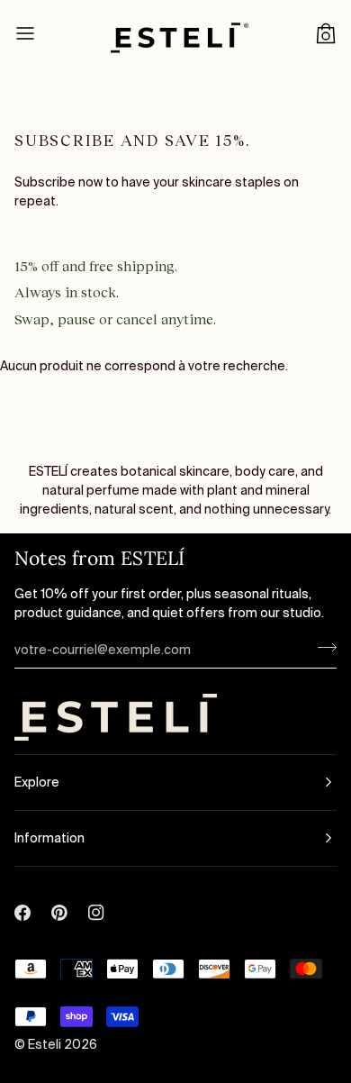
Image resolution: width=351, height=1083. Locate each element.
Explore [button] (36, 782)
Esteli (46, 1044)
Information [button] (49, 838)
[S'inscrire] (322, 647)
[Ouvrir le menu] (41, 33)
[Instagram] (96, 892)
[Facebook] (22, 892)
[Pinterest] (59, 892)
